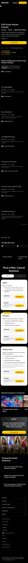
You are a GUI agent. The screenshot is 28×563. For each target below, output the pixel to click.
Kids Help (4, 538)
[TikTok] (7, 552)
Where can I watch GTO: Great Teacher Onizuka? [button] (14, 476)
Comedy (3, 30)
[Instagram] (15, 552)
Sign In (15, 2)
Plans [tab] (8, 276)
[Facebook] (3, 552)
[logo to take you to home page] (5, 3)
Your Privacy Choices (9, 533)
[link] (8, 232)
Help (3, 535)
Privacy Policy (5, 521)
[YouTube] (11, 552)
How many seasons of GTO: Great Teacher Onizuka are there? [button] (15, 485)
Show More (24, 224)
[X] (20, 552)
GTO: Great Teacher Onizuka (16, 48)
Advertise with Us (6, 544)
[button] (12, 401)
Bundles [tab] (20, 276)
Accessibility (5, 524)
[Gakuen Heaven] (9, 250)
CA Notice (4, 527)
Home (2, 48)
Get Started (23, 2)
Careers (4, 541)
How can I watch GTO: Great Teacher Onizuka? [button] (13, 467)
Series (7, 48)
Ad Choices (4, 530)
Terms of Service (6, 518)
